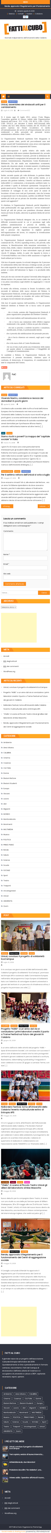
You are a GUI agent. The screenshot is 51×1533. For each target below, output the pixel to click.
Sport (5, 875)
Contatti (21, 14)
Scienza (6, 860)
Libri (3, 433)
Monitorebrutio (9, 819)
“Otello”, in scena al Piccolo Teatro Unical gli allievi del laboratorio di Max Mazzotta (25, 716)
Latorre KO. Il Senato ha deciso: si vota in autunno (45, 506)
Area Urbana (8, 747)
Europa (6, 788)
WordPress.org (9, 671)
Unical (4, 102)
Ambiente (7, 742)
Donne (6, 773)
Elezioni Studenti (10, 783)
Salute (6, 855)
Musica (6, 834)
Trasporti (7, 885)
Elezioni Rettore (7, 471)
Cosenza (7, 763)
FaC (14, 374)
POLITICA (7, 839)
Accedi (6, 656)
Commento (8, 531)
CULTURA (7, 768)
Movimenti (7, 824)
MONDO (6, 814)
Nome (6, 554)
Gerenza (12, 14)
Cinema (6, 758)
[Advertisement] (25, 65)
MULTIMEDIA (8, 829)
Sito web (6, 574)
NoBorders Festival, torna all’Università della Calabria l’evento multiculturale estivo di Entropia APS (24, 707)
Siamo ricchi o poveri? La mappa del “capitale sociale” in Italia (25, 438)
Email (6, 564)
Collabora (39, 14)
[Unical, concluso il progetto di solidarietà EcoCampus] (25, 935)
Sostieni (29, 14)
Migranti (6, 809)
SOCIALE (6, 870)
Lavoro (6, 799)
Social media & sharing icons (14, 1531)
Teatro (6, 880)
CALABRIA (7, 753)
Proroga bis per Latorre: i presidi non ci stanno (8, 506)
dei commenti (11, 666)
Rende (6, 850)
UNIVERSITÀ (13, 102)
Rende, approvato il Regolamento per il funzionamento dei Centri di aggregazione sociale (26, 725)
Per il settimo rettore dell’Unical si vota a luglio (25, 474)
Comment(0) (25, 110)
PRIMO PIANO (8, 845)
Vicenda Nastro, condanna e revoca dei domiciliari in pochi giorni (22, 399)
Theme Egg (37, 1527)
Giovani (6, 793)
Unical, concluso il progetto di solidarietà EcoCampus (25, 687)
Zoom (5, 906)
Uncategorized (9, 891)
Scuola (6, 865)
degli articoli (10, 661)
